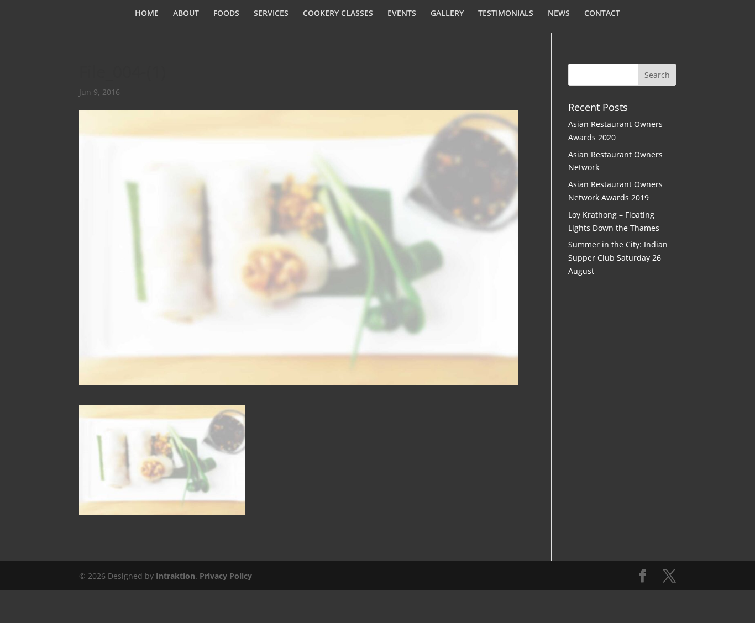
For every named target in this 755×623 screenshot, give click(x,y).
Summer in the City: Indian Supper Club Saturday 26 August (618, 257)
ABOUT (186, 13)
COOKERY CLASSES (338, 13)
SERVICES (271, 13)
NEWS (559, 13)
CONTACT (602, 13)
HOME (147, 13)
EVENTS (401, 13)
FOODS (226, 13)
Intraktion (175, 576)
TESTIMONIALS (505, 13)
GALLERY (447, 13)
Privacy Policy (226, 576)
